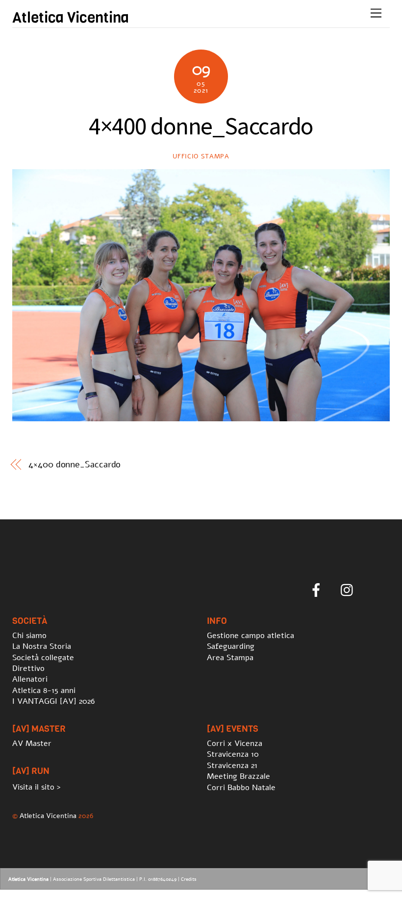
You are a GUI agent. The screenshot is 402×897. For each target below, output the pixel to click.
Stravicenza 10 (233, 754)
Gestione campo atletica (250, 635)
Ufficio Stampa (201, 156)
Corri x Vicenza (234, 743)
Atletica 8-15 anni (43, 690)
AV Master (31, 743)
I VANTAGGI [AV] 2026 (53, 701)
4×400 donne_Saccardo (74, 464)
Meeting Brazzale (238, 776)
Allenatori (30, 679)
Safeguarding (230, 646)
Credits (189, 879)
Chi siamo (29, 635)
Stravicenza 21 (232, 765)
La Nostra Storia (41, 646)
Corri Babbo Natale (241, 787)
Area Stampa (230, 657)
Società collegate (43, 657)
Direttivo (28, 668)
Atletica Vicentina (48, 815)
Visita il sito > (36, 787)
